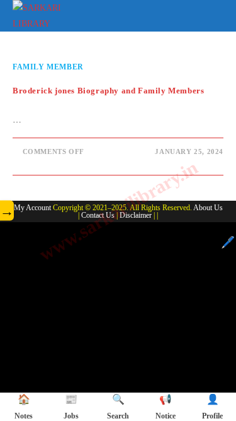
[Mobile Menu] (214, 13)
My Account (32, 207)
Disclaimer (136, 215)
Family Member (48, 66)
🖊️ (228, 242)
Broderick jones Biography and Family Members (108, 90)
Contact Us (98, 215)
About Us (208, 207)
